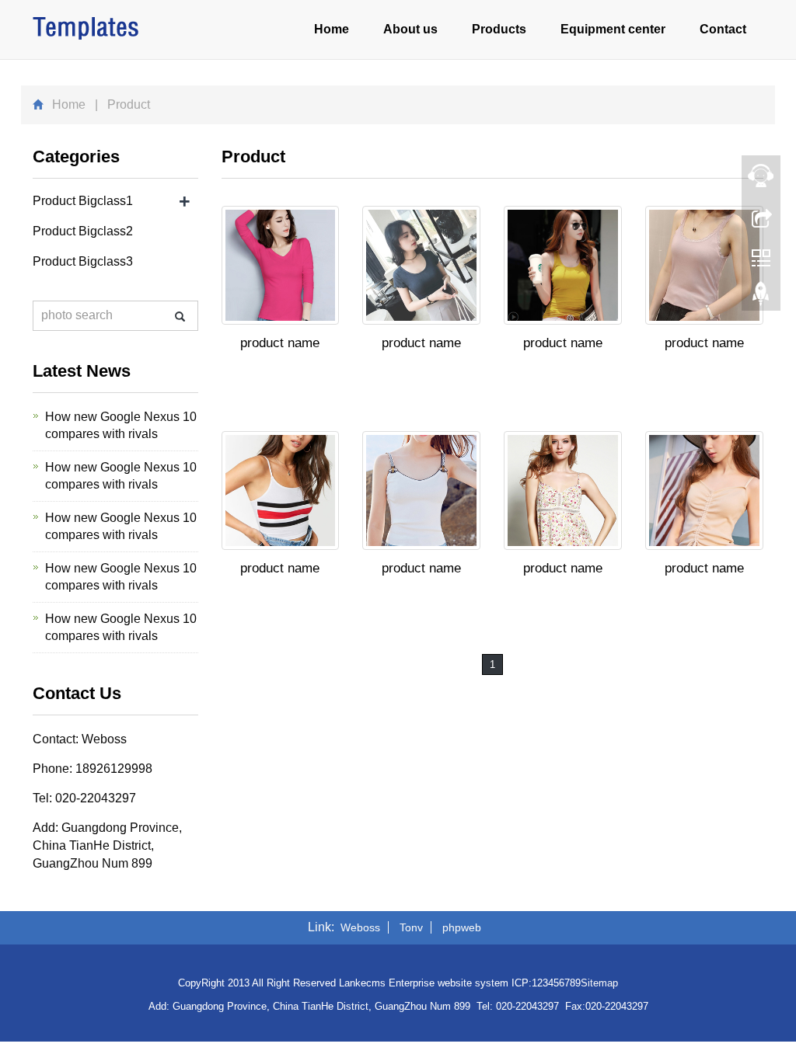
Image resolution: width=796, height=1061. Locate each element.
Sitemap (599, 983)
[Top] (761, 297)
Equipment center (612, 29)
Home (331, 29)
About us (410, 29)
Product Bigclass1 (83, 200)
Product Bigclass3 (83, 261)
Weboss (360, 927)
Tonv (411, 927)
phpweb (461, 927)
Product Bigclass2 (83, 231)
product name (279, 343)
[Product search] (179, 316)
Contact (723, 29)
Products (499, 29)
